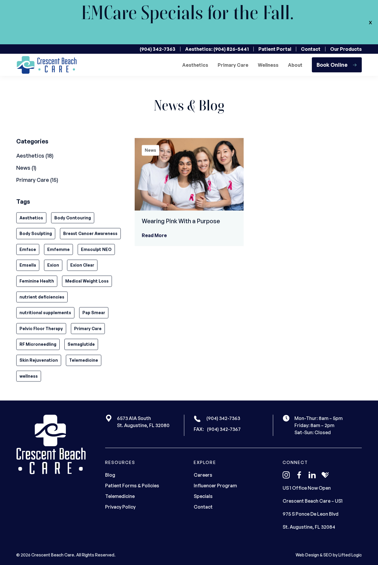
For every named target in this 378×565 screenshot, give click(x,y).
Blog (110, 475)
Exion (53, 265)
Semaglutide (81, 344)
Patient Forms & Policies (132, 486)
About (295, 65)
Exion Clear (82, 265)
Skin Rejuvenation (38, 360)
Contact (310, 49)
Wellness (268, 65)
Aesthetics (195, 65)
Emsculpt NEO (96, 249)
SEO (327, 554)
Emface (27, 249)
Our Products (346, 49)
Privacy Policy (120, 507)
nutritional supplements (45, 312)
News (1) (26, 168)
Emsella (27, 265)
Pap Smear (93, 312)
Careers (203, 475)
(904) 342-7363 (157, 49)
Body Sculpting (35, 233)
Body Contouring (72, 217)
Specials (203, 496)
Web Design (307, 554)
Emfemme (58, 249)
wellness (28, 375)
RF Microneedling (37, 344)
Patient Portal (274, 49)
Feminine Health (36, 281)
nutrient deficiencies (41, 296)
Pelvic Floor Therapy (41, 328)
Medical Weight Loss (87, 281)
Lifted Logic (350, 554)
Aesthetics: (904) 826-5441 (217, 49)
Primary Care (233, 65)
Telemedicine (83, 360)
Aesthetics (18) (34, 155)
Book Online (332, 64)
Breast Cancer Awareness (90, 233)
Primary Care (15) (37, 180)
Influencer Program (215, 486)
